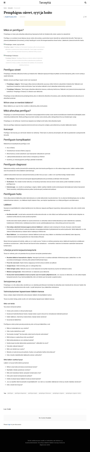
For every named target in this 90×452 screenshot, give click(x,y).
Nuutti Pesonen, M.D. (11, 17)
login (9, 424)
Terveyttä (45, 2)
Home (5, 8)
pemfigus (10, 393)
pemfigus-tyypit (32, 393)
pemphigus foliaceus (45, 393)
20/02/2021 (22, 17)
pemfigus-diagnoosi (20, 393)
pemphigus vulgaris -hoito (73, 393)
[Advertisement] (45, 23)
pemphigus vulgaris (58, 393)
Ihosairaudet (17, 8)
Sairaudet (10, 8)
